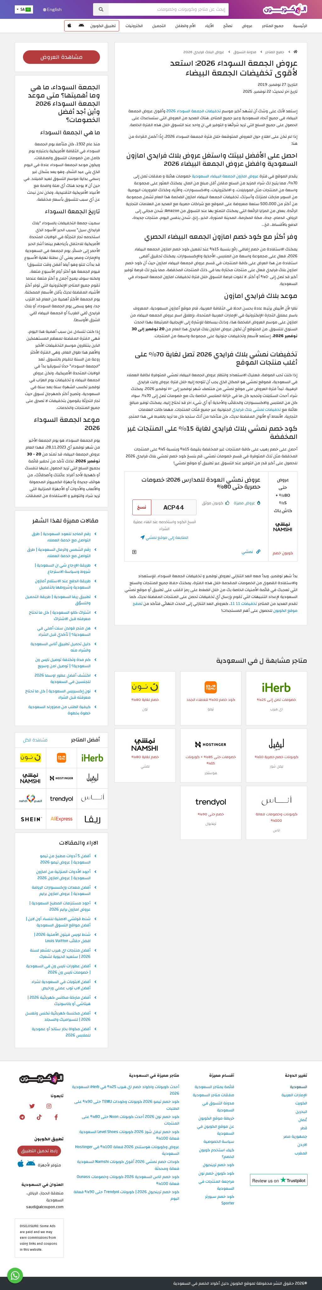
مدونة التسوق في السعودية (218, 1107)
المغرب (301, 1153)
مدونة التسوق (245, 52)
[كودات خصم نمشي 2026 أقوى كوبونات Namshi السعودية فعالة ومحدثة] (283, 526)
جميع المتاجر (273, 26)
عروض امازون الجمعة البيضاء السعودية (225, 176)
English (54, 9)
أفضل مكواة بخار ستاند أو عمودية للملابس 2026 (61, 1032)
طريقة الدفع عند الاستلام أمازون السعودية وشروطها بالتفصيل (63, 584)
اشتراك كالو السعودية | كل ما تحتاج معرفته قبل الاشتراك (60, 616)
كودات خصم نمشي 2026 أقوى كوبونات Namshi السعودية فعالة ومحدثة (128, 1165)
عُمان (302, 1120)
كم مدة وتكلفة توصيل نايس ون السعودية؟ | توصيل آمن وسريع (63, 663)
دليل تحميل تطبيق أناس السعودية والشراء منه (61, 647)
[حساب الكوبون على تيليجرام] (22, 1117)
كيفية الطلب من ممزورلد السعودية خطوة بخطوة (59, 710)
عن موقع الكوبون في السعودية (215, 1130)
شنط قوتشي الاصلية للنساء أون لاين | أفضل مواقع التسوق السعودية (58, 922)
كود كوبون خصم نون (216, 1173)
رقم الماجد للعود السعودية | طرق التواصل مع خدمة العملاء (61, 537)
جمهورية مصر (295, 1136)
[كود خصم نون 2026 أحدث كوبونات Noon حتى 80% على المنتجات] (145, 687)
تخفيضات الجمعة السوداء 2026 (193, 111)
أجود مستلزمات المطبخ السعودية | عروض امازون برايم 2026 (60, 906)
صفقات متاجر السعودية (213, 1095)
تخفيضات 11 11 (243, 603)
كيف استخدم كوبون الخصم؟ (216, 1153)
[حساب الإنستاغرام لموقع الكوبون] (49, 1106)
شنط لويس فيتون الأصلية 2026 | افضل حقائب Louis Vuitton (62, 938)
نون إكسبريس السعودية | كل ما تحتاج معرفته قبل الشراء (58, 694)
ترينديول (210, 823)
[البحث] (101, 9)
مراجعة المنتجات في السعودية (216, 1185)
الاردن (302, 1145)
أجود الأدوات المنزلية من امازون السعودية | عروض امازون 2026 (63, 875)
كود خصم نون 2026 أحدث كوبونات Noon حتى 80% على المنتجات (130, 1120)
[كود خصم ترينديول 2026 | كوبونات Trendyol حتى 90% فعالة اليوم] (210, 801)
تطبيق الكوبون (103, 26)
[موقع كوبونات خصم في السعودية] (295, 51)
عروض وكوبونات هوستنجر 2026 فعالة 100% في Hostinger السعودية (127, 1150)
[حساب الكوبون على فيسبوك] (56, 1117)
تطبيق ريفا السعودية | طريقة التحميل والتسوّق (58, 600)
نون (145, 709)
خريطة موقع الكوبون (216, 1118)
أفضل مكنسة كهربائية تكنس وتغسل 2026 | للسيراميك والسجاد (58, 1016)
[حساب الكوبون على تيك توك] (39, 1117)
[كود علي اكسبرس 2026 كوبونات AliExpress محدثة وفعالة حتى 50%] (62, 819)
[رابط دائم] (258, 552)
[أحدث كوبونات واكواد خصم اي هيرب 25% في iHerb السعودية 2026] (276, 687)
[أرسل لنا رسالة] (15, 1275)
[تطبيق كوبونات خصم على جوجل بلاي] (81, 25)
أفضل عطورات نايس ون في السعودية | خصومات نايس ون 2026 (58, 969)
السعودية (298, 1087)
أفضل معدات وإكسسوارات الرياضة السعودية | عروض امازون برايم (61, 890)
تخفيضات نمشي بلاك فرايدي (256, 409)
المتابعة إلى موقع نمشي (166, 537)
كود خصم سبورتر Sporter (219, 1200)
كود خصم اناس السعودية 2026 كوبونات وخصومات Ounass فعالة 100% (128, 1180)
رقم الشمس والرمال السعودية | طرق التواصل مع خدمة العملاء (59, 553)
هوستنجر (211, 773)
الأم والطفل (185, 26)
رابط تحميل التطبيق (39, 1151)
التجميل (159, 26)
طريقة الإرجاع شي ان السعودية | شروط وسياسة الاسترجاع (63, 568)
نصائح (227, 26)
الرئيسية (300, 26)
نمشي (247, 551)
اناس (276, 830)
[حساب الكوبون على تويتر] (32, 1106)
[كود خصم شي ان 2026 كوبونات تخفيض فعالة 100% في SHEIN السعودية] (30, 819)
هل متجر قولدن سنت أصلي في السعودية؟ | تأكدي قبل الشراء (64, 631)
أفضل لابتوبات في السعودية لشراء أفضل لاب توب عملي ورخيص (61, 985)
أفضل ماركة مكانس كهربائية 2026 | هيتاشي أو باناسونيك (59, 1001)
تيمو (211, 709)
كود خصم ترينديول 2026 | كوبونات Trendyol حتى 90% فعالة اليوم (126, 1195)
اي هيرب (276, 709)
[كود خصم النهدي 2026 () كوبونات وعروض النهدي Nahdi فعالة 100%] (30, 798)
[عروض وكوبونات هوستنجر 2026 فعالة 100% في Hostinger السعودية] (210, 744)
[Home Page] (285, 9)
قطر (303, 1128)
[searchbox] (169, 9)
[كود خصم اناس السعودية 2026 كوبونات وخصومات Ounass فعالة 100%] (276, 801)
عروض (247, 26)
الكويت (301, 1103)
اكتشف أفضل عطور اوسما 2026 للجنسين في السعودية (63, 678)
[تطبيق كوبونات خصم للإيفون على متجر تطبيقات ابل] (69, 25)
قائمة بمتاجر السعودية (214, 1087)
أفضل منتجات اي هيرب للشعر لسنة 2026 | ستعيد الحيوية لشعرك (60, 953)
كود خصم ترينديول (218, 1165)
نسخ (141, 507)
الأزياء (209, 26)
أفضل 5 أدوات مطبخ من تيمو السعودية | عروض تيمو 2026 (65, 859)
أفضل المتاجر (85, 740)
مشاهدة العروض (61, 57)
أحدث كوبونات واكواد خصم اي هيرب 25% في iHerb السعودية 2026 (125, 1090)
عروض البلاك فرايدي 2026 (204, 52)
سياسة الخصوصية (218, 1141)
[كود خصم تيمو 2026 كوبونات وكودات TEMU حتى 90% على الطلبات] (210, 687)
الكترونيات (134, 26)
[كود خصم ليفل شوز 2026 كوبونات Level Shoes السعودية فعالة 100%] (276, 744)
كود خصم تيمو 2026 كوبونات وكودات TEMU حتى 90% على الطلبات (126, 1105)
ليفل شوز (276, 766)
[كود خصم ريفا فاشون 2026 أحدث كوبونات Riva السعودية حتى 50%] (92, 819)
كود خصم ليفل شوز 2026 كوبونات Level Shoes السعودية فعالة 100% (129, 1135)
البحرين (301, 1112)
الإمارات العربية (294, 1095)
